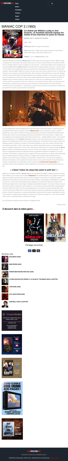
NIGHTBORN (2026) (15, 264)
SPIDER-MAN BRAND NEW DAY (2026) (21, 272)
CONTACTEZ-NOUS (27, 455)
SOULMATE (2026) (15, 257)
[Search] (52, 3)
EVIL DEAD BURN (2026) (17, 294)
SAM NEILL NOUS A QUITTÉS (18, 302)
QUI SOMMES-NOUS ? (40, 455)
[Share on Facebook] (29, 250)
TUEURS (32, 56)
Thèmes (17, 13)
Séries (17, 6)
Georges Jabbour (54, 458)
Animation (18, 10)
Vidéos (17, 19)
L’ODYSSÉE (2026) (15, 287)
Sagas (17, 16)
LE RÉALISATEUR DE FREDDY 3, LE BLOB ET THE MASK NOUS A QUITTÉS (33, 279)
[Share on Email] (38, 250)
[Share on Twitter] (34, 250)
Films (16, 3)
